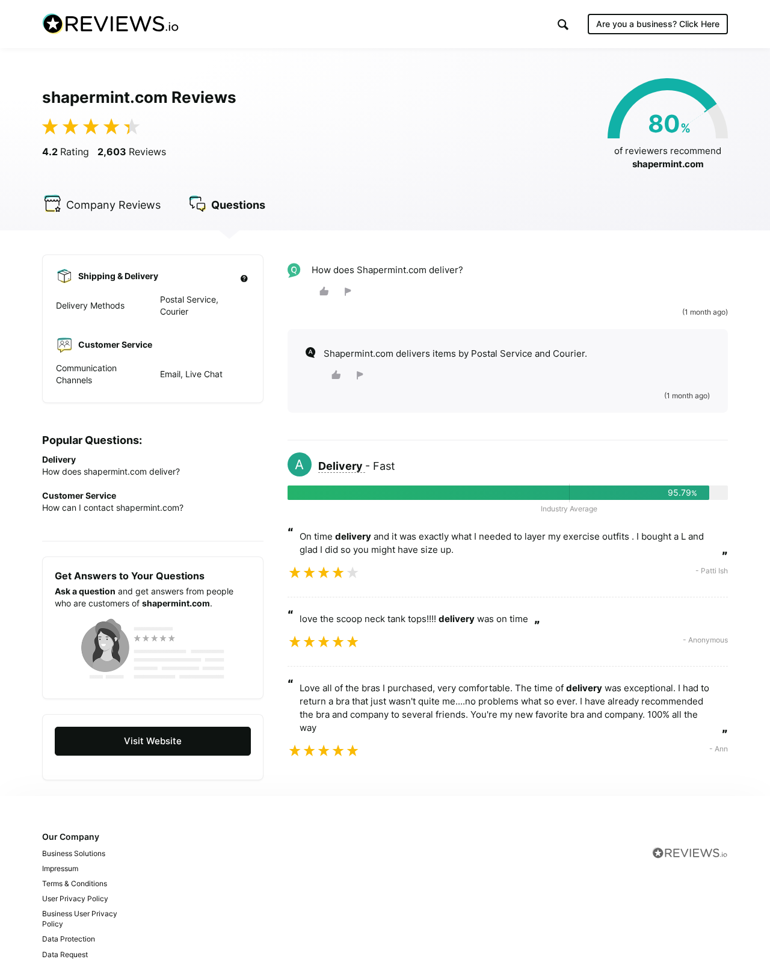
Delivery (341, 466)
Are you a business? (657, 24)
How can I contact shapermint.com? (112, 507)
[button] (563, 24)
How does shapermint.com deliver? (111, 471)
